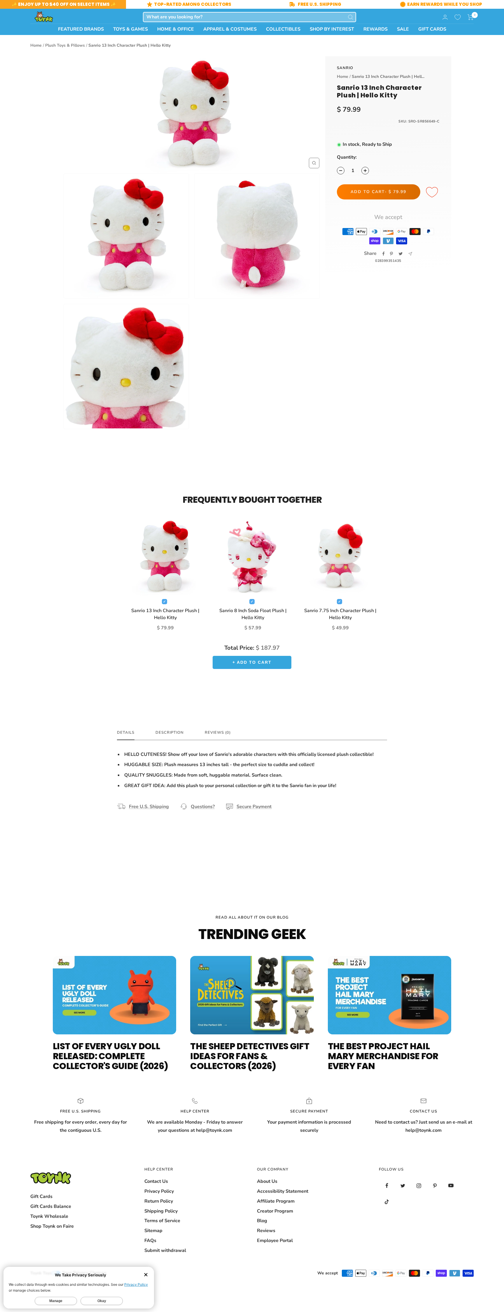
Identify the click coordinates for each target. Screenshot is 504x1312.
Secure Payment (254, 806)
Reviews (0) (218, 732)
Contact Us (156, 1181)
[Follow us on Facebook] (387, 1186)
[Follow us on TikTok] (387, 1202)
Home (36, 45)
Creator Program (275, 1211)
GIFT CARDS (432, 29)
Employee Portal (275, 1240)
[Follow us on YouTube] (451, 1186)
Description (169, 732)
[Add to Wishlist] (433, 192)
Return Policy (158, 1201)
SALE (403, 29)
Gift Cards (41, 1196)
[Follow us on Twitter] (403, 1186)
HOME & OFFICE (175, 29)
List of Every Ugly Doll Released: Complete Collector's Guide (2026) (110, 1056)
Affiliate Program (276, 1201)
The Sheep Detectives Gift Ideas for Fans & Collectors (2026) (249, 1056)
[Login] (445, 17)
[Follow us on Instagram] (419, 1186)
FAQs (150, 1240)
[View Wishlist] (458, 17)
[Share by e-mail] (410, 254)
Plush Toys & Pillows (65, 45)
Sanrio (345, 68)
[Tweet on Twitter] (400, 254)
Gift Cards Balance (50, 1206)
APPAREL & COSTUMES (230, 29)
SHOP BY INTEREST (332, 29)
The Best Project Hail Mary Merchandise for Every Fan (383, 1056)
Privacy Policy (159, 1191)
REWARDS (375, 29)
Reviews (266, 1230)
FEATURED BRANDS (81, 29)
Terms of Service (162, 1221)
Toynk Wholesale (49, 1216)
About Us (267, 1181)
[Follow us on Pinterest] (435, 1186)
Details (125, 732)
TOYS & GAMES (130, 29)
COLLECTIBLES (283, 29)
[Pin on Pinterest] (391, 254)
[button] (471, 17)
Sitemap (153, 1230)
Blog (262, 1221)
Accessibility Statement (282, 1191)
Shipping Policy (161, 1211)
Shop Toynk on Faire (52, 1226)
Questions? (203, 806)
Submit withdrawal (165, 1250)
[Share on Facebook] (383, 254)
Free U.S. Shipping (149, 806)
